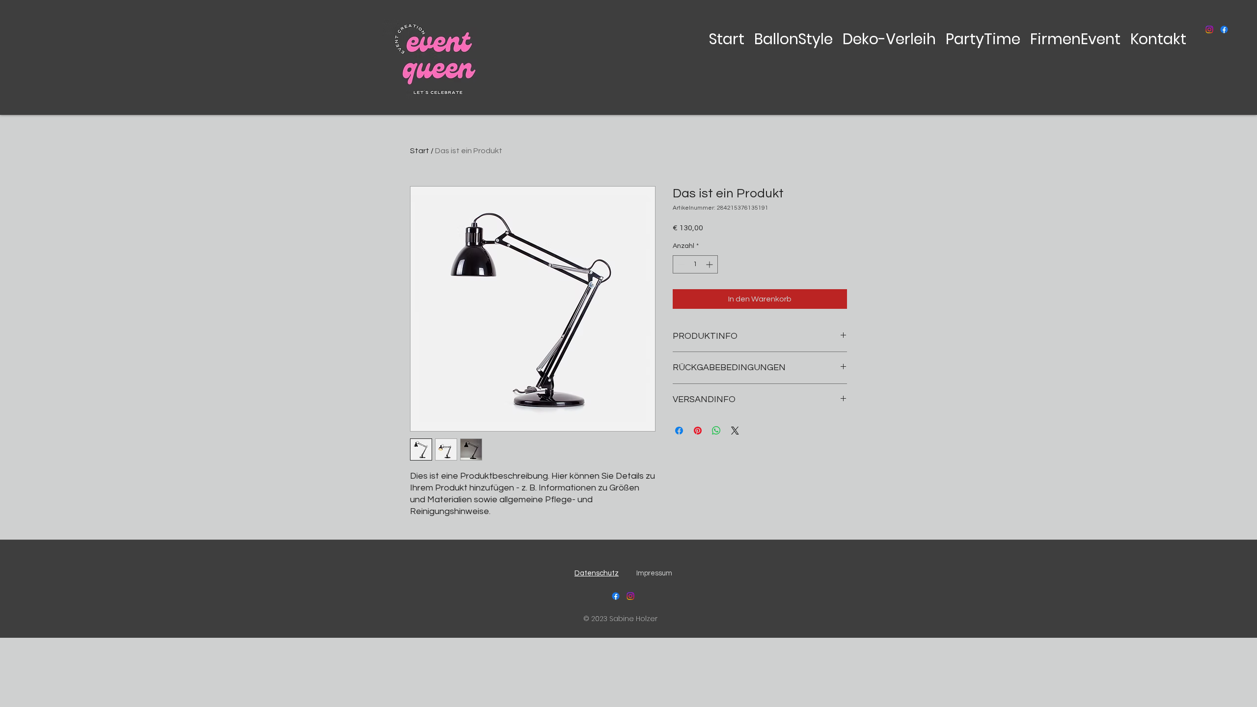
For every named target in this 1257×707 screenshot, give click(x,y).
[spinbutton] (695, 264)
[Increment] (710, 264)
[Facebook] (1224, 29)
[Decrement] (680, 264)
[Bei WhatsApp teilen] (716, 430)
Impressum (654, 573)
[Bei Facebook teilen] (679, 430)
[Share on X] (735, 430)
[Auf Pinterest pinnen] (698, 430)
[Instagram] (1209, 29)
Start (419, 151)
